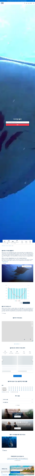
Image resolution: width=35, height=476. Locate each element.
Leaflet (32, 341)
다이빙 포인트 (17, 353)
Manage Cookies (5, 474)
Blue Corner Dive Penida (23, 459)
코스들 (24, 353)
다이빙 (30, 353)
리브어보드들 (11, 353)
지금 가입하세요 (17, 428)
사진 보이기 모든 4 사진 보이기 (26, 266)
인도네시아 (10, 245)
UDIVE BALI (17, 459)
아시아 (7, 245)
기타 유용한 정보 (5, 402)
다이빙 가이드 (4, 245)
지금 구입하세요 (17, 416)
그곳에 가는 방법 (5, 399)
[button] (30, 339)
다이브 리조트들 (5, 353)
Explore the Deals (24, 0)
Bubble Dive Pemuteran (11, 459)
